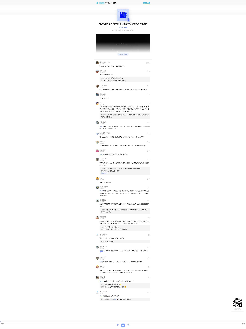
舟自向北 (102, 277)
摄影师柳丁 (103, 150)
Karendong (103, 94)
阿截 (101, 178)
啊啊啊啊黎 (103, 217)
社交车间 (122, 27)
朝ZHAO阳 (103, 71)
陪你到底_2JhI (104, 200)
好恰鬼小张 (103, 159)
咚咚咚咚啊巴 (104, 187)
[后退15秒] (118, 325)
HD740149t (103, 292)
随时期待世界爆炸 (105, 133)
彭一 (101, 102)
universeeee (103, 85)
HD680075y (103, 234)
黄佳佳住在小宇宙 (105, 62)
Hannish (102, 266)
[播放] (123, 325)
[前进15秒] (128, 325)
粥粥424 (102, 141)
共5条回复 (104, 173)
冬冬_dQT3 (103, 122)
